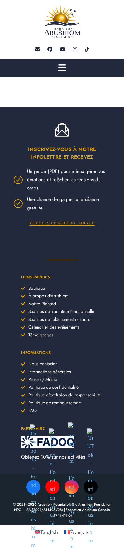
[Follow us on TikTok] (87, 49)
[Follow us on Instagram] (75, 49)
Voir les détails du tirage (61, 223)
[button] (62, 68)
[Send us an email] (37, 49)
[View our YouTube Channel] (62, 49)
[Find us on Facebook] (49, 49)
